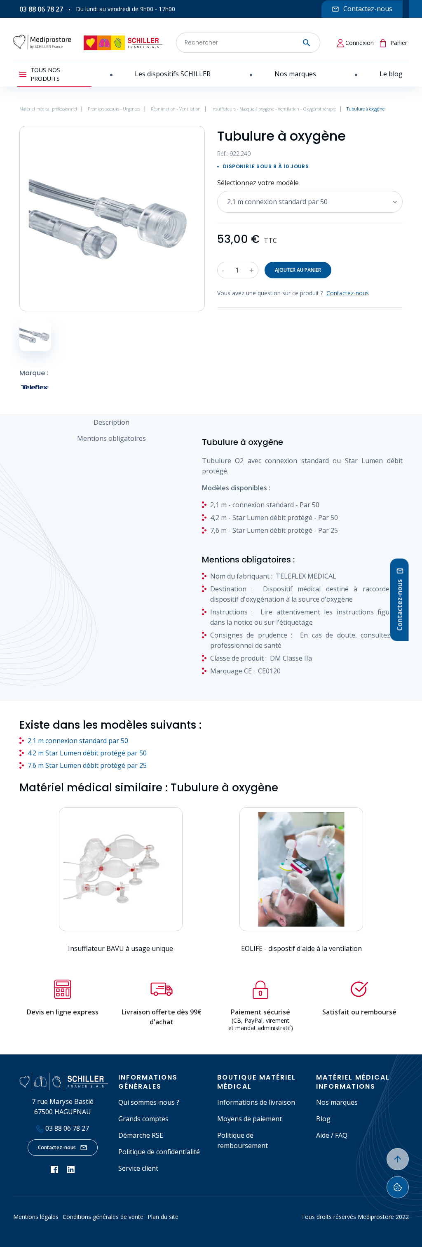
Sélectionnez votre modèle (258, 182)
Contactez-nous (57, 1147)
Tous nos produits (45, 74)
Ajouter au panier (298, 269)
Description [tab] (111, 422)
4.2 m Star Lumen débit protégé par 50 (87, 753)
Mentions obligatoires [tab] (111, 438)
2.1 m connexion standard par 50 (78, 740)
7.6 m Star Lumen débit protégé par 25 (87, 765)
